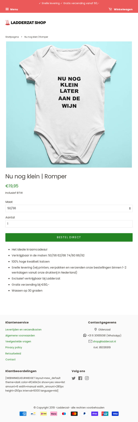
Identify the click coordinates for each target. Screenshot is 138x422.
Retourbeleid (13, 353)
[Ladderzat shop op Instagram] (87, 379)
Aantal (10, 217)
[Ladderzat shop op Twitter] (74, 379)
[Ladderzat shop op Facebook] (80, 379)
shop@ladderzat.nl (104, 341)
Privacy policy (13, 347)
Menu (14, 9)
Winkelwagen (123, 9)
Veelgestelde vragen (18, 341)
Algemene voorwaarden (20, 335)
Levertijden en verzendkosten (23, 329)
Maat (9, 202)
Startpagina (12, 36)
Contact (10, 359)
